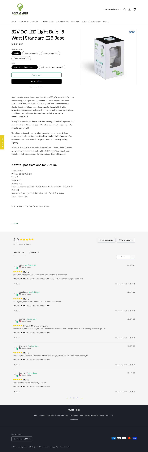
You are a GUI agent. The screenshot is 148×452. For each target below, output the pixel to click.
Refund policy (43, 447)
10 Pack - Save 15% (21, 58)
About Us (109, 415)
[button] (23, 21)
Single (16, 53)
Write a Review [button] (127, 240)
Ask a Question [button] (107, 240)
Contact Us (74, 415)
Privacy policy (54, 447)
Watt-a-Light (20, 447)
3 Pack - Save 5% (31, 53)
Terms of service (65, 447)
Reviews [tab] (17, 252)
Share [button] (16, 223)
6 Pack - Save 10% (51, 53)
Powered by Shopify (31, 447)
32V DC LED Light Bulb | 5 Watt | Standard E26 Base (31, 279)
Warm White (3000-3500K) (24, 67)
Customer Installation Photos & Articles (53, 415)
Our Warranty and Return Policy (92, 415)
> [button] (81, 398)
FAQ (35, 415)
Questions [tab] (33, 252)
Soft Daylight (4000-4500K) (52, 67)
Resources (74, 419)
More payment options (36, 87)
